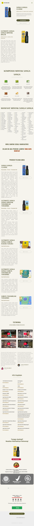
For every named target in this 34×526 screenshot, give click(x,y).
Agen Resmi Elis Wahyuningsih (23, 424)
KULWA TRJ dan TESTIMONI (8, 389)
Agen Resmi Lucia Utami (22, 393)
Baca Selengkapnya (6, 382)
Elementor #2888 (6, 393)
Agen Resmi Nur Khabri (7, 397)
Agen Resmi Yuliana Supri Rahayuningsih (10, 404)
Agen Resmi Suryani (6, 428)
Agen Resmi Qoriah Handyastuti (23, 428)
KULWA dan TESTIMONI (22, 389)
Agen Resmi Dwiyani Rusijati (23, 400)
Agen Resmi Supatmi (21, 404)
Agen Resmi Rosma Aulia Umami (8, 411)
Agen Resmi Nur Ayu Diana (22, 411)
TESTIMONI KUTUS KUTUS (7, 380)
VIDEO (4, 386)
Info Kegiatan (20, 380)
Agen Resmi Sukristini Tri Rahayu (9, 408)
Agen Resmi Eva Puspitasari (23, 397)
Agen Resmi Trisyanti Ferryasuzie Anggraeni (11, 400)
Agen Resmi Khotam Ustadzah (23, 408)
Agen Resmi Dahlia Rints (7, 424)
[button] (17, 514)
